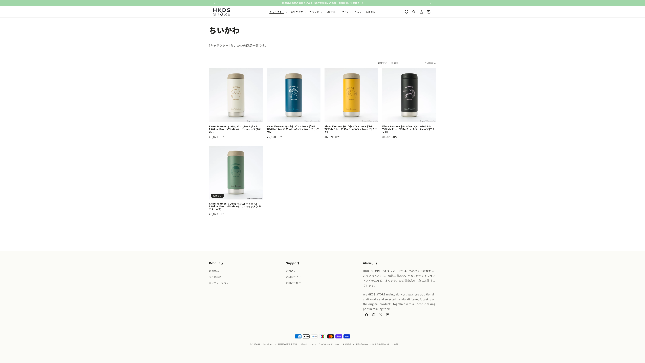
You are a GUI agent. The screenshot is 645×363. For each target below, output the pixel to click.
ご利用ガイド (293, 277)
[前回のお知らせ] (214, 3)
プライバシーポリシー (328, 344)
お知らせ (291, 271)
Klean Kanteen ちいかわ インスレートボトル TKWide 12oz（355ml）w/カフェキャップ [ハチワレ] (293, 129)
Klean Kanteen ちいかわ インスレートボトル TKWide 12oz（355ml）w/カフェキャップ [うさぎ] (351, 129)
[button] (278, 11)
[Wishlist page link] (406, 12)
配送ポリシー (362, 344)
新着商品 (214, 271)
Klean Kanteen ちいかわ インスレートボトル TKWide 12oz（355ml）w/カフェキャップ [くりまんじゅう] (235, 206)
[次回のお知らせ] (430, 3)
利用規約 (347, 344)
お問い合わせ (293, 283)
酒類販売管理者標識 (287, 344)
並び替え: (383, 63)
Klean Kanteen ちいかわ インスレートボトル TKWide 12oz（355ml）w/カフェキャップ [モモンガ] (408, 129)
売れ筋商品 (215, 277)
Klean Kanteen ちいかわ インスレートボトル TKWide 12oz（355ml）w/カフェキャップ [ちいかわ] (235, 129)
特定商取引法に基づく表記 (385, 344)
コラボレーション (219, 283)
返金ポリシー (307, 344)
